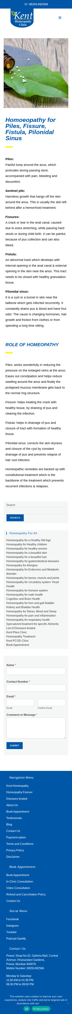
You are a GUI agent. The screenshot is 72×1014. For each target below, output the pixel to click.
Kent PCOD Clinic (17, 640)
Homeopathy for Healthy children (26, 544)
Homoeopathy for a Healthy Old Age (28, 540)
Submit (14, 745)
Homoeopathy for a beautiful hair (26, 556)
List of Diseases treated (20, 628)
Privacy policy (41, 1008)
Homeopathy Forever (19, 792)
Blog (9, 824)
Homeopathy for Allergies (22, 565)
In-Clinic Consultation (19, 881)
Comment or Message (21, 714)
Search (10, 505)
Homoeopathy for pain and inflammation (31, 615)
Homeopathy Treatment (20, 636)
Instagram (12, 925)
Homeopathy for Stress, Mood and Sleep (31, 611)
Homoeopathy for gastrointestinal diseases (32, 561)
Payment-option (16, 837)
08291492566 (38, 4)
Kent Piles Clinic (16, 632)
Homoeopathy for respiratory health (28, 619)
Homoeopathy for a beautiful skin (26, 552)
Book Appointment (17, 644)
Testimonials (14, 818)
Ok (26, 1008)
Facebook (12, 919)
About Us (12, 805)
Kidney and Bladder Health (23, 607)
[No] (67, 1003)
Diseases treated (16, 798)
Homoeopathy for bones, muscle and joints (32, 577)
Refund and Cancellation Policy (26, 894)
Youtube (11, 932)
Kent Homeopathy (17, 785)
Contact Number (18, 681)
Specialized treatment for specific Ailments (32, 623)
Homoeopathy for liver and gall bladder (30, 603)
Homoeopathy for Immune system (27, 590)
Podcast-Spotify (16, 938)
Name (11, 665)
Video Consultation (18, 888)
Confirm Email (45, 708)
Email (11, 696)
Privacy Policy (15, 850)
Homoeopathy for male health (24, 594)
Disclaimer (13, 856)
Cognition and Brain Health (23, 598)
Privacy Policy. (47, 1003)
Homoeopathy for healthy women (26, 548)
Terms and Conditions (19, 843)
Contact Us (13, 830)
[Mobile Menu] (60, 18)
